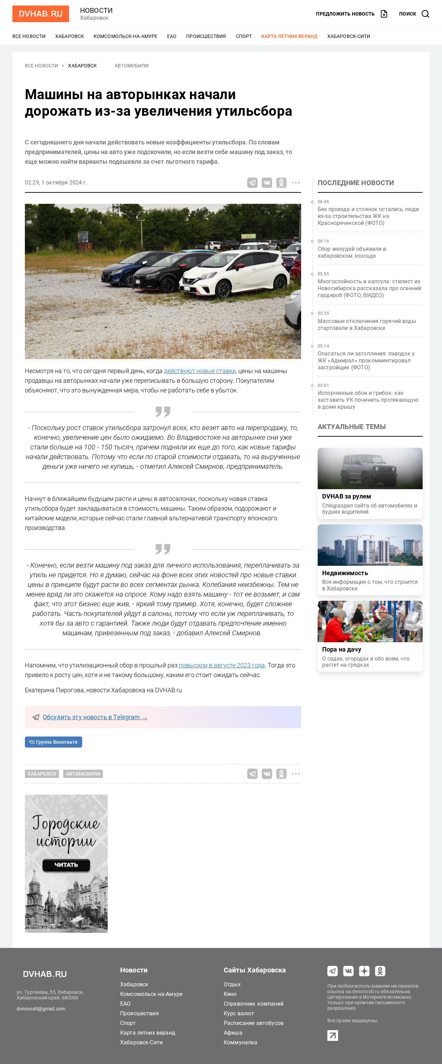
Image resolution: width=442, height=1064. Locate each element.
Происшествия (206, 36)
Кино (230, 994)
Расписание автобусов (254, 1023)
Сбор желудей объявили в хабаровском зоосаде (352, 252)
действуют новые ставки (200, 370)
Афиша (233, 1032)
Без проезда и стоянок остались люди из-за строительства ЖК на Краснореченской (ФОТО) (368, 216)
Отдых (232, 984)
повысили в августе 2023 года (221, 665)
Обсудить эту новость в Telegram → (95, 717)
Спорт (244, 36)
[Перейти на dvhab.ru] (40, 14)
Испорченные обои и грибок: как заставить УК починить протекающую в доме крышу (368, 400)
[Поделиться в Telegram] (252, 183)
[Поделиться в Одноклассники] (281, 183)
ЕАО (171, 36)
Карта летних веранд (289, 36)
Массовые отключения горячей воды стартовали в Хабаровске (367, 324)
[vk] (348, 971)
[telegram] (332, 971)
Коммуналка (241, 1042)
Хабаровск (69, 36)
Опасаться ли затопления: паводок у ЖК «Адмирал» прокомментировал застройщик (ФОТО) (366, 360)
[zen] (364, 971)
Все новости (29, 36)
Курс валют (239, 1013)
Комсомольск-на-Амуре (125, 36)
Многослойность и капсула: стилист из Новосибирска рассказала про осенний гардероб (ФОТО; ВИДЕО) (369, 288)
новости (96, 10)
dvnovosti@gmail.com (41, 1008)
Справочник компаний (254, 1003)
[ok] (380, 971)
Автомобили (131, 65)
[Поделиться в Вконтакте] (267, 183)
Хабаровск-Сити (348, 36)
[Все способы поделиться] (296, 183)
